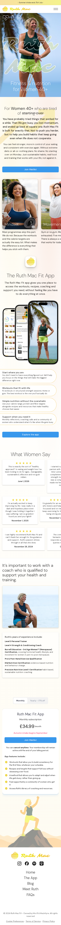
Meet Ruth (30, 889)
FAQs (30, 895)
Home (30, 872)
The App (30, 878)
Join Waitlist (30, 169)
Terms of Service (33, 921)
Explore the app (30, 434)
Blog (30, 883)
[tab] (20, 700)
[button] (56, 9)
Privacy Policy (49, 921)
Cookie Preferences (15, 921)
